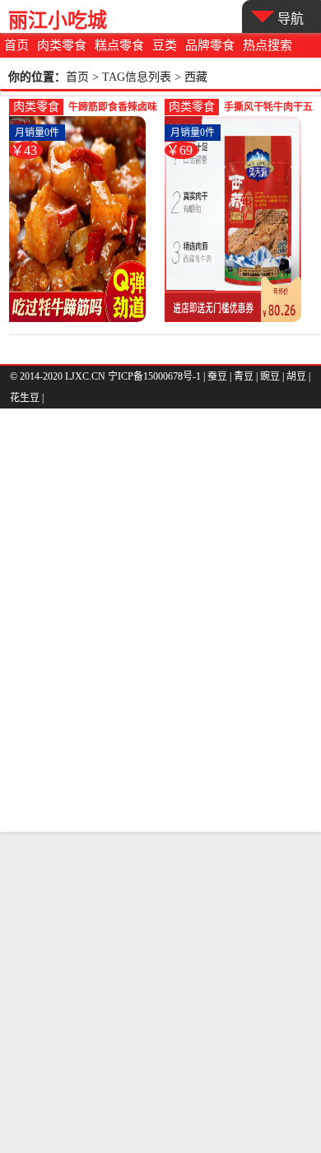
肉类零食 (61, 45)
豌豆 (270, 376)
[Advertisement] (160, 992)
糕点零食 (119, 45)
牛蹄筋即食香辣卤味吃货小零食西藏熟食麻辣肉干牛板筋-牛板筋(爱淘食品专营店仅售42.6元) (112, 108)
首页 (16, 45)
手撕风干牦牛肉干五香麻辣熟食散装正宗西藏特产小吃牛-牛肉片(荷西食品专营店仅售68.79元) (268, 108)
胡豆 (296, 376)
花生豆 (25, 398)
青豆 (244, 376)
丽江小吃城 (57, 20)
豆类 (164, 45)
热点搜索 (267, 45)
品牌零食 (210, 45)
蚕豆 (217, 376)
